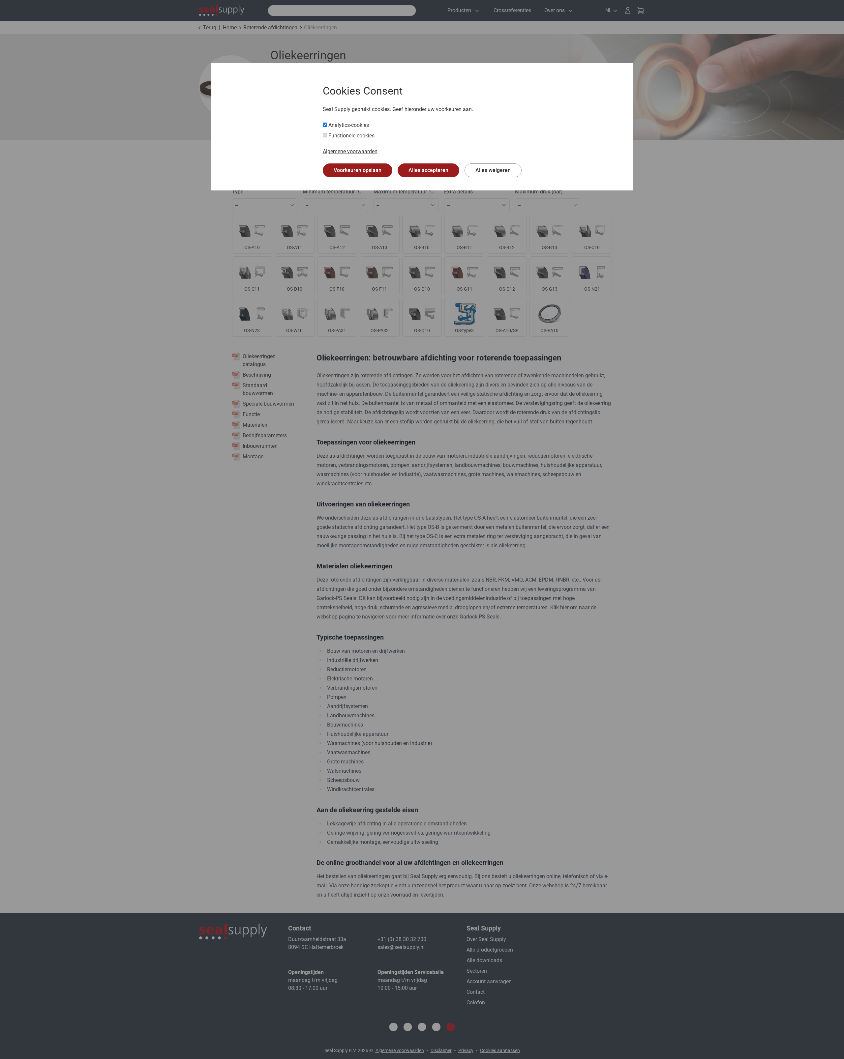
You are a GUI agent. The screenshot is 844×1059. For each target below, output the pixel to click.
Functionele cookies (351, 135)
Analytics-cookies (348, 125)
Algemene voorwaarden (350, 151)
